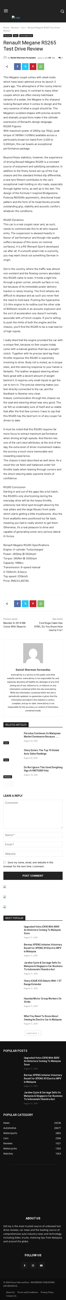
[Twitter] (25, 66)
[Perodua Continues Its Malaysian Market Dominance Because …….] (12, 738)
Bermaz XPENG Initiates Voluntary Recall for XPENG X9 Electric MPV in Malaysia (43, 948)
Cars (23, 27)
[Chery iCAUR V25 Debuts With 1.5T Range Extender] (12, 985)
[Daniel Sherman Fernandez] (5, 57)
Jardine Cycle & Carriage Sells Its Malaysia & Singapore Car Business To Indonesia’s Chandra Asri (43, 966)
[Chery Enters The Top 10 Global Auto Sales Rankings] (12, 755)
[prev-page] (5, 784)
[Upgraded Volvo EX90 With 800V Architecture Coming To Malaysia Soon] (12, 931)
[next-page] (11, 784)
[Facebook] (17, 66)
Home (6, 27)
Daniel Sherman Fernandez (23, 57)
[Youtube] (41, 1265)
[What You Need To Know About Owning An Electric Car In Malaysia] (12, 1021)
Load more (32, 1033)
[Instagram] (33, 1265)
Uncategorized (26, 35)
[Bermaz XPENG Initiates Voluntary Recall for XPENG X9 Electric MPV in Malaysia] (12, 949)
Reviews (15, 27)
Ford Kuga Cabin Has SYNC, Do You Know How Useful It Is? (48, 626)
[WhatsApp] (40, 66)
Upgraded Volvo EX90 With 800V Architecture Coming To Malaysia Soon (42, 930)
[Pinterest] (33, 66)
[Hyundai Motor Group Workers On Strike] (12, 1003)
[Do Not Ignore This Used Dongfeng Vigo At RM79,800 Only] (12, 772)
